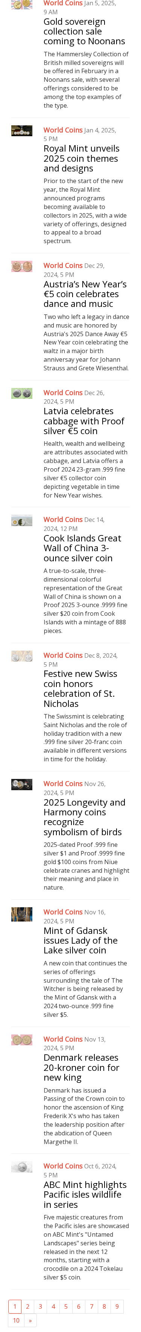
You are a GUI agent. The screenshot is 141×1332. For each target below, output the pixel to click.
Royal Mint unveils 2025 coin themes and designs (82, 158)
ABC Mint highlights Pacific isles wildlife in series (85, 1194)
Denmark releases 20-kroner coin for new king (82, 1067)
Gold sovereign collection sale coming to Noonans (84, 31)
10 (16, 1320)
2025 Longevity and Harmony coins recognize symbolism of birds (85, 817)
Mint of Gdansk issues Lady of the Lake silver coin (81, 940)
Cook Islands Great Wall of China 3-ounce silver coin (82, 548)
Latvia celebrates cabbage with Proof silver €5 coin (84, 420)
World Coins (63, 129)
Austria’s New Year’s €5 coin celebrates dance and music (85, 294)
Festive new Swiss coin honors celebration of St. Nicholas (80, 688)
